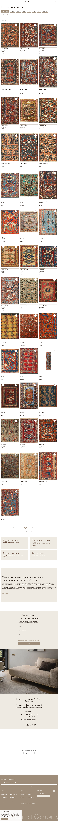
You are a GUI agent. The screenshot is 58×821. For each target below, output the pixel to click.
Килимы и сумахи (13, 794)
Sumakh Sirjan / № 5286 (6, 89)
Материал (45, 11)
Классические (4, 792)
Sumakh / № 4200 (4, 201)
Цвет (24, 11)
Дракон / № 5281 (4, 305)
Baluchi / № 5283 (23, 410)
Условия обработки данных (35, 640)
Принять (4, 819)
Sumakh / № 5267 (43, 237)
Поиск (43, 796)
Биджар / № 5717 (23, 125)
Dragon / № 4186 (4, 237)
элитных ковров (5, 590)
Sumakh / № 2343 (4, 269)
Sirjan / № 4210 (23, 375)
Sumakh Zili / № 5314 (24, 48)
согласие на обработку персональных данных (30, 638)
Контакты (30, 795)
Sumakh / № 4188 (43, 481)
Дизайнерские (4, 794)
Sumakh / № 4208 (24, 269)
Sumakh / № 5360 (4, 518)
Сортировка (3, 14)
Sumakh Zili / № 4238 (5, 163)
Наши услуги (30, 794)
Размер (18, 11)
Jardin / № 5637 (4, 444)
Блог (21, 795)
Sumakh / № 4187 (4, 341)
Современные (12, 792)
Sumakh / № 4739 (24, 444)
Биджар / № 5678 (23, 201)
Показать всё (29, 531)
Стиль (12, 11)
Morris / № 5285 (23, 305)
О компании (23, 794)
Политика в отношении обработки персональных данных (28, 802)
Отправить (29, 643)
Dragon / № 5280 (42, 89)
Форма (29, 11)
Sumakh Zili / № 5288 (43, 163)
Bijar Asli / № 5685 (24, 341)
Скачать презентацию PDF (29, 786)
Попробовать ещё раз (29, 753)
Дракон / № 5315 (42, 48)
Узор (39, 11)
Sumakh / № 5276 (43, 125)
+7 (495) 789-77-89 (29, 725)
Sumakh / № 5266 (43, 201)
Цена (34, 11)
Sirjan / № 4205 (4, 410)
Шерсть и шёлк (4, 797)
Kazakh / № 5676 (23, 481)
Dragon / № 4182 (42, 341)
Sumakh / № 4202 (43, 269)
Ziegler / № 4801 (4, 481)
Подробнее (12, 816)
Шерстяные (3, 795)
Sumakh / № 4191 (43, 444)
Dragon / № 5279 (4, 48)
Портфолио (23, 797)
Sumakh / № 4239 (43, 305)
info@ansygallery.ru (8, 782)
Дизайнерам (30, 792)
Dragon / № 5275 (23, 163)
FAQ (21, 792)
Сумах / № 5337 (23, 89)
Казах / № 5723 (23, 237)
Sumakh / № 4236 (43, 410)
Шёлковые (12, 795)
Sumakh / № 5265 (4, 125)
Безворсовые (12, 797)
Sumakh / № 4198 (4, 375)
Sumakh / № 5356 (43, 375)
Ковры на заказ (31, 797)
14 (32, 527)
